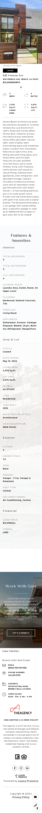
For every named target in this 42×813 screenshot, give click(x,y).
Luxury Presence (28, 781)
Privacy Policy (21, 797)
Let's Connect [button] (21, 633)
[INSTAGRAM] (21, 768)
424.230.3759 (14, 675)
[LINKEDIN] (27, 768)
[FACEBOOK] (14, 768)
